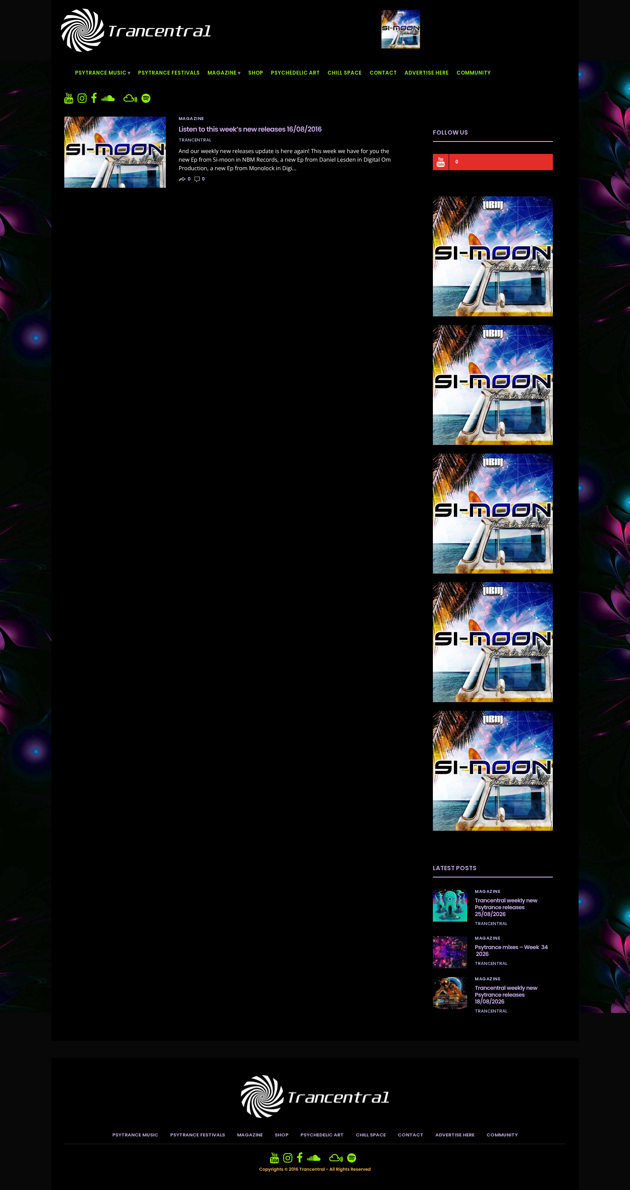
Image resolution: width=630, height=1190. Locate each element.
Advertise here (427, 72)
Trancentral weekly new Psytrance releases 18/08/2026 (506, 995)
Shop (255, 72)
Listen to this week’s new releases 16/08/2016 (250, 129)
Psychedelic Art (295, 72)
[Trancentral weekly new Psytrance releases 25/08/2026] (450, 905)
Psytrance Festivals (169, 72)
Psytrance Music (100, 72)
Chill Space (344, 72)
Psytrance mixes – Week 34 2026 (511, 950)
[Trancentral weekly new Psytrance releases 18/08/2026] (450, 993)
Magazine (222, 72)
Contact (383, 72)
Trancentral (195, 140)
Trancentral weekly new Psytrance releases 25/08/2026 (506, 907)
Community (473, 72)
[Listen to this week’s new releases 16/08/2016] (115, 152)
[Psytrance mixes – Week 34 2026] (450, 952)
